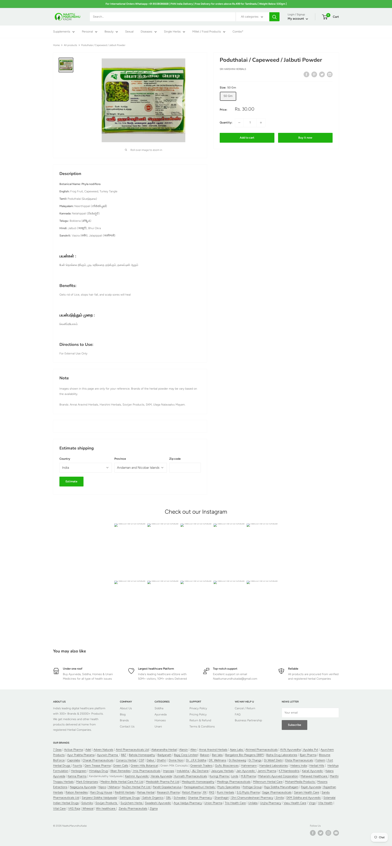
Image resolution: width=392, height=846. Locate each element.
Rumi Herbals (225, 792)
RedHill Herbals (125, 792)
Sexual (129, 32)
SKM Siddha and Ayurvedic (303, 797)
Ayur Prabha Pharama (81, 755)
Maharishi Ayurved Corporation (278, 776)
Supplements (61, 32)
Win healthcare (106, 808)
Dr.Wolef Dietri (273, 760)
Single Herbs (172, 32)
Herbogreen (79, 771)
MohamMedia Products (300, 781)
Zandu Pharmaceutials (133, 808)
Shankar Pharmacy (200, 797)
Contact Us (127, 726)
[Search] (274, 16)
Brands (124, 720)
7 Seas (57, 749)
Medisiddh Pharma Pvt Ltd (162, 781)
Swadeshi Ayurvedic (158, 803)
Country (64, 459)
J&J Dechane (200, 771)
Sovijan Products (106, 803)
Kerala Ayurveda (161, 776)
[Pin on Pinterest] (314, 74)
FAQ (238, 714)
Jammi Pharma (266, 771)
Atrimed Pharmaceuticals (261, 749)
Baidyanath (164, 755)
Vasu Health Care (295, 803)
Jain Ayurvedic (246, 771)
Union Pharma (213, 803)
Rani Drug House (101, 792)
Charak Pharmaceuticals (98, 760)
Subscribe (294, 725)
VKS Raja (74, 808)
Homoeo (160, 720)
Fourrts (77, 765)
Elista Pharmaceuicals (299, 760)
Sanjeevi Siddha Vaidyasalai (99, 797)
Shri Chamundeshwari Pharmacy (252, 797)
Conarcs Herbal (126, 760)
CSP (141, 760)
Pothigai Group (252, 787)
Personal (87, 32)
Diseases (146, 32)
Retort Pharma (191, 792)
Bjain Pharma (308, 755)
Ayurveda (161, 714)
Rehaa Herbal (146, 792)
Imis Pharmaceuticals (146, 771)
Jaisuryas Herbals (222, 771)
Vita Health (325, 803)
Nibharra (114, 787)
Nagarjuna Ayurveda (83, 787)
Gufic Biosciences (227, 765)
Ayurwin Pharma (108, 755)
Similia (279, 797)
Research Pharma (168, 792)
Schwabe (180, 797)
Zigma (154, 808)
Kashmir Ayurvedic (137, 776)
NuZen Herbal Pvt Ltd (136, 787)
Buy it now (305, 137)
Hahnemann (249, 765)
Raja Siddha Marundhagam (281, 787)
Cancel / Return (245, 708)
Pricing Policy (198, 714)
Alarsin (183, 749)
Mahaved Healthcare (314, 776)
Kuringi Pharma (219, 776)
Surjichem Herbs (131, 803)
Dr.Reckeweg (237, 760)
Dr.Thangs (255, 760)
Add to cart (247, 137)
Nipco (102, 787)
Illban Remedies (120, 771)
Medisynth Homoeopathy (198, 781)
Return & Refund (200, 720)
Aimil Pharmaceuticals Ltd (132, 749)
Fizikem (320, 760)
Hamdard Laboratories (273, 765)
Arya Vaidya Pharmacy (188, 803)
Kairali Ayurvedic (312, 771)
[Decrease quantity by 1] (239, 122)
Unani (158, 726)
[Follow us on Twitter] (320, 833)
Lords (234, 776)
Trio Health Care (235, 803)
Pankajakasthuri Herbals (200, 787)
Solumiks (87, 803)
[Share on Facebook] (306, 74)
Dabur (151, 760)
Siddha (159, 708)
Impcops (168, 771)
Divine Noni (176, 760)
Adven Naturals (103, 749)
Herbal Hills (316, 765)
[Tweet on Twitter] (322, 74)
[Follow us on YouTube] (336, 833)
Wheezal (88, 808)
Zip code (175, 459)
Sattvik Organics (152, 797)
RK (204, 792)
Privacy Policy (198, 708)
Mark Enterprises (87, 781)
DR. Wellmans (217, 760)
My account (296, 19)
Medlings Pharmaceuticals (234, 781)
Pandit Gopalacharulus (167, 787)
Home (56, 45)
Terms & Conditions (202, 726)
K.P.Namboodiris (289, 771)
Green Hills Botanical (144, 765)
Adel (88, 749)
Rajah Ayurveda (311, 787)
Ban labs (217, 755)
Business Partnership (248, 720)
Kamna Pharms (77, 776)
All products (70, 45)
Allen (193, 749)
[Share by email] (330, 74)
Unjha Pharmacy (270, 803)
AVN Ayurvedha (290, 749)
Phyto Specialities (228, 787)
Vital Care (59, 808)
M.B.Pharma (248, 776)
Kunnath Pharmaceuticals (190, 776)
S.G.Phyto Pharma (248, 792)
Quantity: (226, 122)
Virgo (312, 803)
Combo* (238, 32)
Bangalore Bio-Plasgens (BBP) (244, 755)
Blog (123, 714)
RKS (211, 792)
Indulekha (183, 771)
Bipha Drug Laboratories (281, 755)
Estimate (71, 481)
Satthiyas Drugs (129, 797)
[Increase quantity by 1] (261, 122)
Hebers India (298, 765)
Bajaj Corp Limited (186, 755)
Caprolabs (73, 760)
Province (120, 459)
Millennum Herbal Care (268, 781)
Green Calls (120, 765)
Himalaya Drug (98, 771)
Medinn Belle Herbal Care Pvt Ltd (121, 781)
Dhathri (161, 760)
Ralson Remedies (77, 792)
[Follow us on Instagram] (328, 833)
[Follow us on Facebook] (313, 833)
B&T (123, 755)
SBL (168, 797)
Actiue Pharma (73, 749)
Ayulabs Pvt (310, 749)
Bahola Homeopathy (142, 755)
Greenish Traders (201, 765)
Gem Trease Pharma (98, 765)
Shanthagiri (221, 797)
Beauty (109, 32)
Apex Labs (237, 749)
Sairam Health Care (306, 792)
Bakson (204, 755)
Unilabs (253, 803)
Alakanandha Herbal (164, 749)
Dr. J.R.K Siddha (196, 760)
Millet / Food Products (206, 32)
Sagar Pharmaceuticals (277, 792)
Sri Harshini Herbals (233, 69)
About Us (126, 708)
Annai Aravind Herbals (213, 749)
